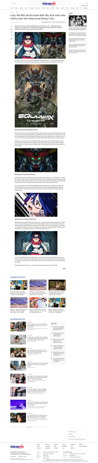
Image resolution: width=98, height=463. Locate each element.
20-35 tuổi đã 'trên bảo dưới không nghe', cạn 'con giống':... (58, 360)
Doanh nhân (37, 8)
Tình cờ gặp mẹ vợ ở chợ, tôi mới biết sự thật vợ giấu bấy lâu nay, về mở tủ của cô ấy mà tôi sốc (37, 325)
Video (77, 8)
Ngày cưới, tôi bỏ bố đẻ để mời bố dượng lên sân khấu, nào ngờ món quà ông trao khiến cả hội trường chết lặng (37, 377)
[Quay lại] (11, 42)
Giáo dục (26, 8)
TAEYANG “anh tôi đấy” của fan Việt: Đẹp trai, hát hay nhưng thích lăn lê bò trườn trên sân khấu (37, 403)
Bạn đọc (67, 8)
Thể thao (43, 8)
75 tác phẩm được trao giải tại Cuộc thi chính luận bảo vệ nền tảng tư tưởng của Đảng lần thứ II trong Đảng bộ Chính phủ (77, 34)
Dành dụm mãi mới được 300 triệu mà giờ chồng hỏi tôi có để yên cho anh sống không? (37, 364)
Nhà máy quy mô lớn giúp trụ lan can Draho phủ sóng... (58, 341)
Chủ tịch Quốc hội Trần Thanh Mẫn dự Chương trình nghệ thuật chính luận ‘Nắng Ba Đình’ (77, 40)
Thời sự (11, 8)
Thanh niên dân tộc (83, 446)
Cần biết (62, 8)
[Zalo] (11, 29)
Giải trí (48, 8)
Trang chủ (12, 12)
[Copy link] (11, 35)
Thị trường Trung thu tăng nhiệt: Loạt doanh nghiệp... (58, 334)
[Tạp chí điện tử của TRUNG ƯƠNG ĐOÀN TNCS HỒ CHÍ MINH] (49, 3)
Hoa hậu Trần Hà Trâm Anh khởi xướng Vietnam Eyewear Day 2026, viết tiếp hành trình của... (38, 311)
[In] (11, 39)
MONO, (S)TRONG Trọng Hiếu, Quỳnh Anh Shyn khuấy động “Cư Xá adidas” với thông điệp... (18, 293)
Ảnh (81, 8)
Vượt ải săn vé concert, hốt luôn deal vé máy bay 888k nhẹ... (59, 353)
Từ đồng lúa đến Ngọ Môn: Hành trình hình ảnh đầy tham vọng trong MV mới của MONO (57, 293)
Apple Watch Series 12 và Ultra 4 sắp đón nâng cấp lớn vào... (58, 347)
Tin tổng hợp (29, 322)
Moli (17, 12)
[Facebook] (11, 26)
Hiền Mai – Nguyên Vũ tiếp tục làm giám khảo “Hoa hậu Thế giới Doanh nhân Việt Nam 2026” (37, 293)
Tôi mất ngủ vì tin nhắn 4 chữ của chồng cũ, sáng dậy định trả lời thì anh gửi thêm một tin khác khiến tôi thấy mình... (37, 338)
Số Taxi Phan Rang (72, 436)
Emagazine (72, 8)
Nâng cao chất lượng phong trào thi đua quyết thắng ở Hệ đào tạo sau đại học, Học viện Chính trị (77, 45)
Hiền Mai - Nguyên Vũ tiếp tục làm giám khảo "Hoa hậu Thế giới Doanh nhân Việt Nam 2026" (18, 311)
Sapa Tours (71, 434)
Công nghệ (32, 8)
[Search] (87, 3)
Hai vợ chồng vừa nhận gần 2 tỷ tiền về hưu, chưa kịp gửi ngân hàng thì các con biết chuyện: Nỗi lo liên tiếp (37, 351)
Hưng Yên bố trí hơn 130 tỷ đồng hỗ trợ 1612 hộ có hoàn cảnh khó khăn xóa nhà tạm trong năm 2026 (77, 51)
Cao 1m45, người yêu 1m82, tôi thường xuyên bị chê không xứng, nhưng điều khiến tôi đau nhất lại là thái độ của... (36, 390)
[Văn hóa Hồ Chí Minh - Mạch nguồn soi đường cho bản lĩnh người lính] (78, 21)
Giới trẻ (16, 8)
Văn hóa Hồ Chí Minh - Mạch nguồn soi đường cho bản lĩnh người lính (77, 28)
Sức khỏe (52, 8)
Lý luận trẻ (21, 8)
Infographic (64, 446)
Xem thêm (29, 427)
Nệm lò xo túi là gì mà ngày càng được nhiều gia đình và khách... (58, 328)
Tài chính (57, 8)
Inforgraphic (85, 8)
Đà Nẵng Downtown (72, 431)
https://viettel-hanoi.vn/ (80, 439)
